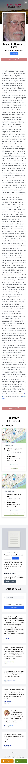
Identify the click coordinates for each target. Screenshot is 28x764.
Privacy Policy (10, 757)
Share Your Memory (10, 581)
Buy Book (15, 558)
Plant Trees (14, 468)
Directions (14, 464)
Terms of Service (18, 757)
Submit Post (14, 607)
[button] (14, 433)
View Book (7, 558)
